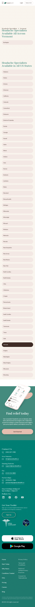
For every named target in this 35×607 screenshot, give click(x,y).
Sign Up (8, 515)
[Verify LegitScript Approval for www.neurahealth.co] (26, 523)
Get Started (17, 431)
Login (21, 3)
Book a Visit (29, 3)
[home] (9, 3)
